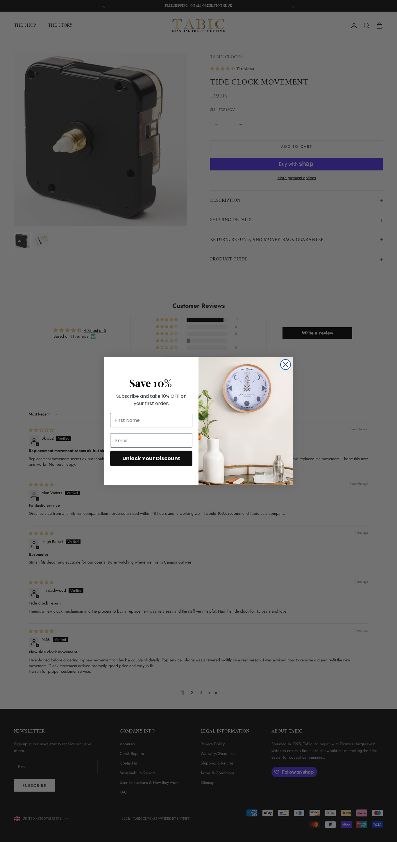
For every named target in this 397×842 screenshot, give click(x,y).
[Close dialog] (285, 364)
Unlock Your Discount (151, 458)
